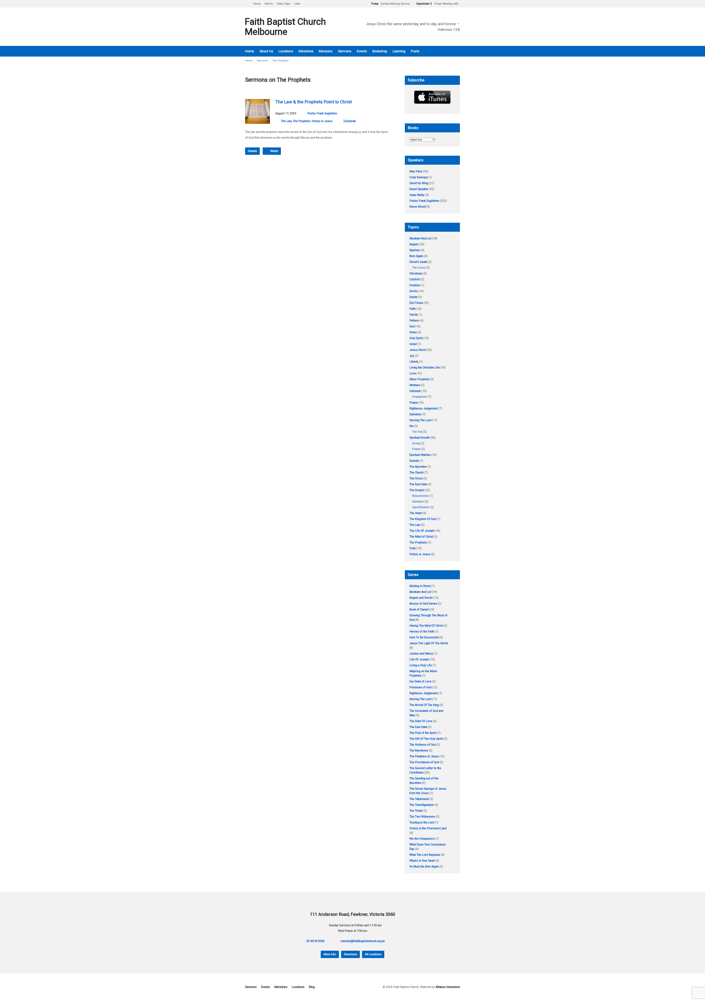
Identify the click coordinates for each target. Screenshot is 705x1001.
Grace (413, 332)
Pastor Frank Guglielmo (322, 113)
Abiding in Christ (419, 586)
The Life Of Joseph (421, 530)
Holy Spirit (416, 338)
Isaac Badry (416, 195)
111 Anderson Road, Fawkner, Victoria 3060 (352, 914)
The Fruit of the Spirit (422, 733)
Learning (399, 51)
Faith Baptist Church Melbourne (285, 26)
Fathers (414, 320)
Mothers (414, 385)
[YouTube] (458, 51)
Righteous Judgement (423, 408)
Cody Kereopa (418, 177)
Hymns (268, 3)
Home (257, 3)
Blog (312, 987)
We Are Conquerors (421, 838)
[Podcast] (448, 51)
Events (362, 51)
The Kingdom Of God (422, 519)
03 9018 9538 (315, 941)
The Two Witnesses (422, 816)
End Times (416, 303)
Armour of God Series (423, 603)
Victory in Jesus (322, 121)
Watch (274, 151)
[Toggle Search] (246, 4)
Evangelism (419, 396)
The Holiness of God (422, 744)
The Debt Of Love (420, 721)
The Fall (417, 431)
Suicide (414, 460)
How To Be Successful (424, 637)
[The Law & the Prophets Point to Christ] (257, 121)
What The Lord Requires (424, 855)
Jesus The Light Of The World (428, 643)
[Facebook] (453, 51)
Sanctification (420, 507)
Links (297, 3)
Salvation (415, 414)
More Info (329, 954)
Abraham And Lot (420, 238)
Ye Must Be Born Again (424, 866)
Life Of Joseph (419, 659)
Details (252, 151)
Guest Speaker (418, 189)
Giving (416, 443)
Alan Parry (415, 171)
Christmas (415, 273)
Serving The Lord (420, 420)
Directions (350, 954)
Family (413, 314)
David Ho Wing (418, 183)
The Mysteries (418, 750)
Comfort (414, 279)
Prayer (416, 449)
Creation (414, 285)
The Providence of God (424, 762)
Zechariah (349, 121)
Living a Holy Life (420, 665)
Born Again (416, 256)
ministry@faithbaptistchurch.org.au (363, 941)
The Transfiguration (421, 805)
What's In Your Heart (422, 860)
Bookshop (380, 51)
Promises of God (420, 687)
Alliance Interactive (447, 987)
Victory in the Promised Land (427, 828)
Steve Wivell (417, 206)
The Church (416, 472)
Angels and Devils (421, 597)
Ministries (306, 51)
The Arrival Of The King (424, 705)
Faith (412, 308)
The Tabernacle (419, 799)
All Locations (373, 954)
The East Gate (418, 484)
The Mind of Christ (421, 536)
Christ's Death (418, 262)
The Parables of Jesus (424, 756)
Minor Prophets (419, 379)
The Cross (418, 267)
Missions (325, 51)
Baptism (414, 250)
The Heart (415, 513)
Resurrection (420, 496)
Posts (415, 51)
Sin (411, 426)
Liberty (413, 361)
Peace (413, 402)
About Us (266, 51)
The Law (286, 121)
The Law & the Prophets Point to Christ (313, 101)
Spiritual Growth (419, 437)
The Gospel (416, 490)
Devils (413, 291)
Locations (286, 51)
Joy (411, 355)
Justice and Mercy (421, 653)
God (412, 326)
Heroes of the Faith (421, 631)
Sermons (344, 51)
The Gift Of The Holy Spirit (426, 738)
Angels (413, 244)
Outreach (415, 391)
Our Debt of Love (420, 681)
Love (412, 373)
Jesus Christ (417, 350)
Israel (413, 344)
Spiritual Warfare (420, 455)
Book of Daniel (418, 609)
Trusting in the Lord (421, 822)
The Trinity (416, 810)
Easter (413, 297)
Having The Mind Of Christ (426, 625)
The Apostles (418, 466)
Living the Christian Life (424, 367)
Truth (412, 548)
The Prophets (280, 60)
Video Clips (283, 3)
